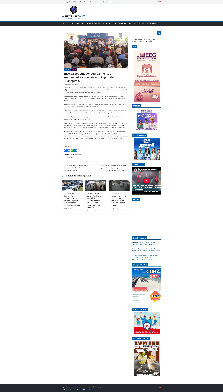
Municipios (122, 23)
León (71, 23)
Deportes (141, 23)
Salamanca (106, 23)
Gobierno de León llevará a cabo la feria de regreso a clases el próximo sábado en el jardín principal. (101, 2)
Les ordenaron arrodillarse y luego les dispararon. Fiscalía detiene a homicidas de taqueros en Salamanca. (78, 167)
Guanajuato (80, 23)
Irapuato (90, 23)
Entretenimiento (152, 23)
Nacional (132, 23)
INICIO (65, 23)
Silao (114, 23)
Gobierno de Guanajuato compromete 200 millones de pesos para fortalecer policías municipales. (72, 199)
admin (77, 84)
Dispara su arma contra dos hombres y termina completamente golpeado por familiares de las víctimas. (95, 200)
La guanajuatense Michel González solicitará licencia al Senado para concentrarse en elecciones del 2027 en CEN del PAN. (145, 257)
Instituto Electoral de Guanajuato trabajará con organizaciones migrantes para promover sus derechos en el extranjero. (112, 167)
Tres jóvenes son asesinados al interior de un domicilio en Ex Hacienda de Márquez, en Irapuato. (145, 244)
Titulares (74, 69)
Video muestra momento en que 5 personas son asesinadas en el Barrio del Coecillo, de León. (118, 199)
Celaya (97, 23)
